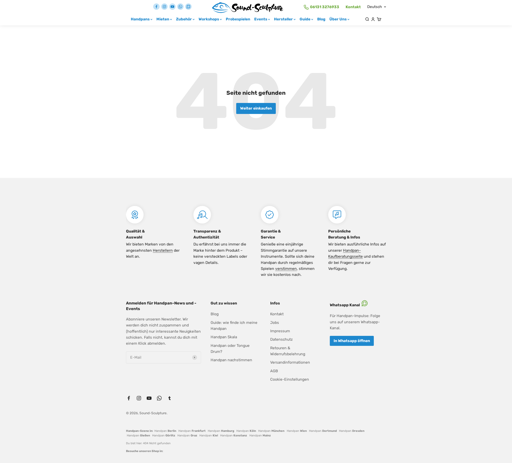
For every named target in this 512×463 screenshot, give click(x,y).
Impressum (280, 331)
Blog (321, 19)
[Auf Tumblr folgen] (188, 6)
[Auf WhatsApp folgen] (180, 6)
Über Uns (338, 19)
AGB (274, 371)
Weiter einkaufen (256, 108)
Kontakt (353, 7)
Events (260, 19)
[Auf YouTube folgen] (172, 6)
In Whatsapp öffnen (352, 340)
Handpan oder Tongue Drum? (230, 348)
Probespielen (238, 19)
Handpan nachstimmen (231, 360)
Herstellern (163, 250)
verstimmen (286, 268)
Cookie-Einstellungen (289, 379)
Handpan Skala (224, 337)
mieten (162, 19)
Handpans (140, 19)
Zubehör (184, 19)
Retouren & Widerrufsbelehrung (287, 351)
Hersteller (283, 19)
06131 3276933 (324, 7)
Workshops (209, 19)
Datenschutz (281, 339)
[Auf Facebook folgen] (156, 6)
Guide (305, 19)
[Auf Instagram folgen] (164, 6)
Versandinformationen (290, 362)
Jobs (274, 322)
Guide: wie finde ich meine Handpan (234, 325)
